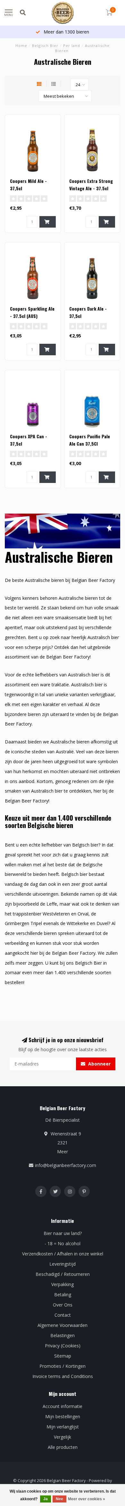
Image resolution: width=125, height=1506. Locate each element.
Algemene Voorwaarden (63, 1325)
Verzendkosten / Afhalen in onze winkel (62, 1254)
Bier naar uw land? (63, 1233)
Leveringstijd (62, 1264)
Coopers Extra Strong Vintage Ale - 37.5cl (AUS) (91, 188)
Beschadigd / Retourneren (63, 1274)
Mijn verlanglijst (62, 1427)
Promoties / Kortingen (62, 1366)
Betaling (62, 1294)
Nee (59, 1499)
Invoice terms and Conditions (62, 1376)
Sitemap (62, 1356)
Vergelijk (62, 1437)
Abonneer (99, 1064)
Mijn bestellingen (62, 1416)
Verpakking (62, 1284)
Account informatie (62, 1406)
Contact (62, 1315)
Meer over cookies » (86, 1499)
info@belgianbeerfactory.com (65, 1165)
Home (21, 45)
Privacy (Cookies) (62, 1346)
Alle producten (63, 1447)
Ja (45, 1499)
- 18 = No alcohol (62, 1243)
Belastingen (62, 1335)
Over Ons (62, 1305)
